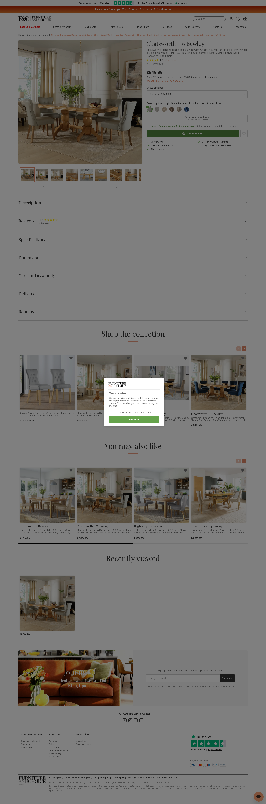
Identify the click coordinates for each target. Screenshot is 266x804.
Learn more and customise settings (134, 412)
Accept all (134, 419)
